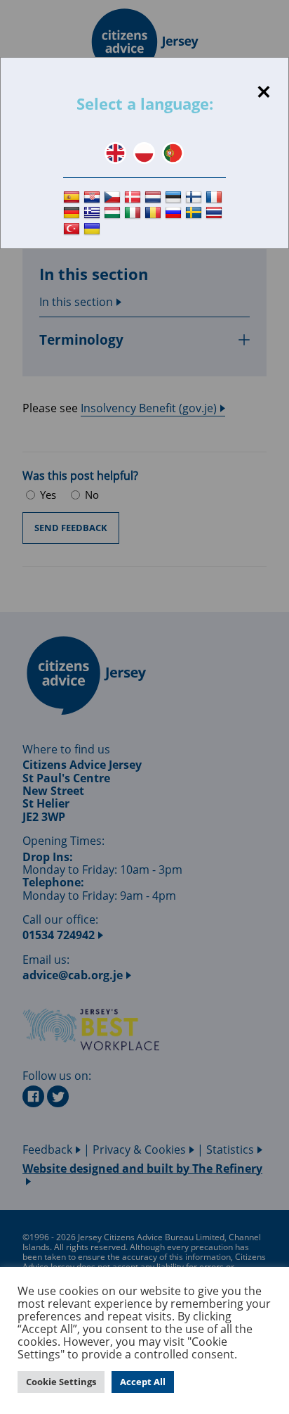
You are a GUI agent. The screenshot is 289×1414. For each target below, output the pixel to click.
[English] (115, 153)
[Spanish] (73, 197)
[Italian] (134, 213)
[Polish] (144, 153)
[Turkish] (73, 229)
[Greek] (93, 213)
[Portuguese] (173, 153)
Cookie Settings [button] (61, 1381)
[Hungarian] (114, 213)
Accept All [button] (143, 1381)
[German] (73, 213)
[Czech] (114, 197)
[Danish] (134, 197)
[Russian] (175, 213)
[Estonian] (175, 197)
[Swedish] (195, 213)
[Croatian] (93, 197)
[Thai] (216, 213)
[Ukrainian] (93, 229)
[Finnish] (195, 197)
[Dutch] (154, 197)
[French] (216, 197)
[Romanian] (154, 213)
